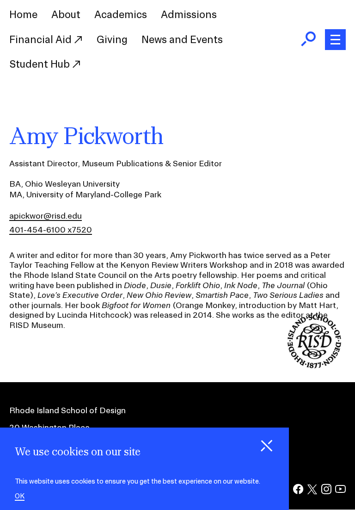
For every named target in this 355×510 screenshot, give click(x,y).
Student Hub (40, 63)
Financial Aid (41, 39)
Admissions (189, 14)
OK (19, 496)
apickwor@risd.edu (45, 215)
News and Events (182, 39)
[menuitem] (23, 14)
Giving (112, 39)
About (65, 14)
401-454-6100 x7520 (50, 229)
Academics (120, 14)
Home (23, 14)
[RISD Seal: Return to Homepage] (314, 365)
